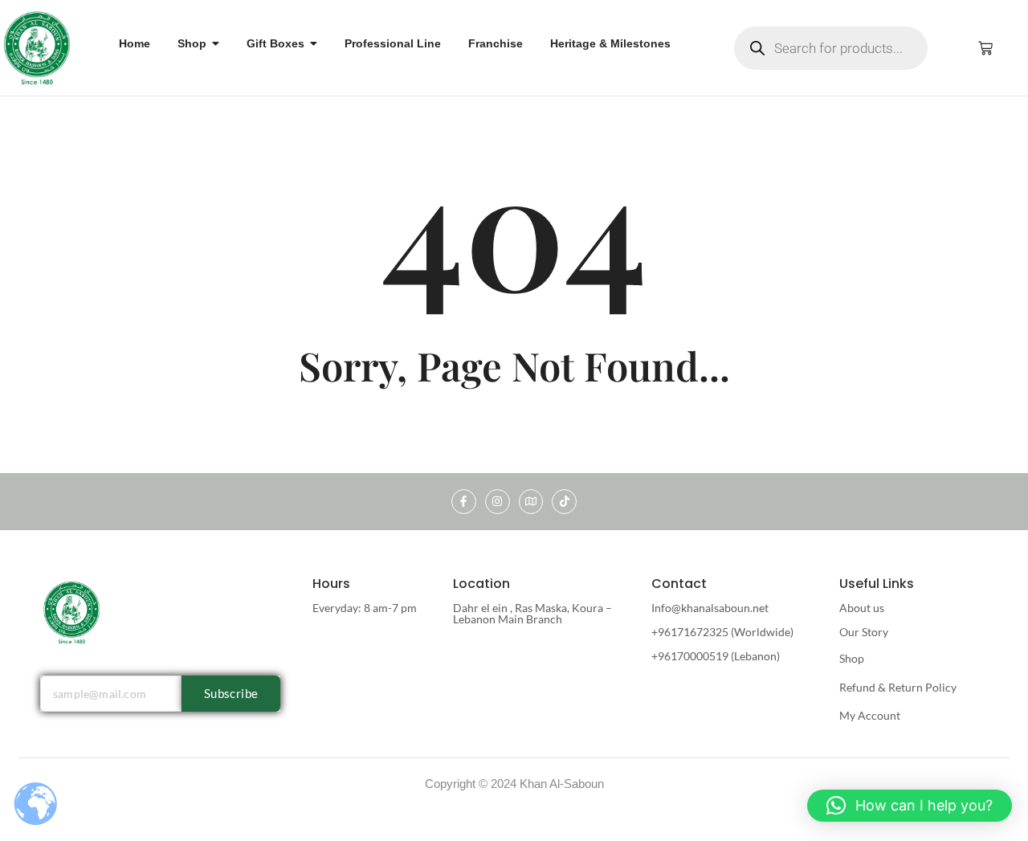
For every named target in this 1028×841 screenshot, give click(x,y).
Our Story (863, 632)
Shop (851, 658)
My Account (869, 715)
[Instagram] (497, 501)
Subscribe (231, 693)
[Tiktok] (564, 501)
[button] (909, 806)
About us (861, 607)
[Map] (531, 501)
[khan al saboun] (37, 47)
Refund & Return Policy (898, 687)
